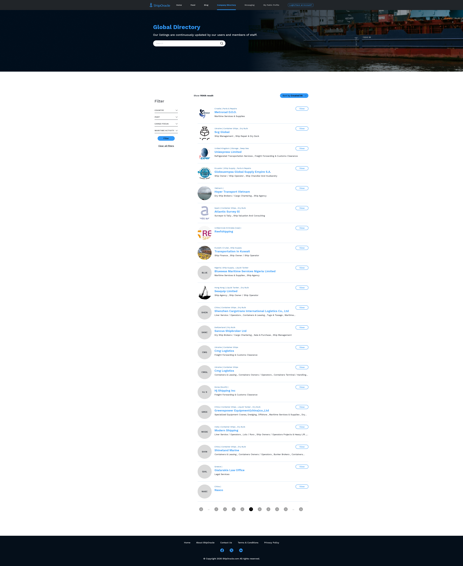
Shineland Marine (226, 450)
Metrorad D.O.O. (225, 112)
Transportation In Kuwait (232, 251)
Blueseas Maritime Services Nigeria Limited (245, 271)
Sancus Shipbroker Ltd (230, 331)
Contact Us (226, 542)
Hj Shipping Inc (224, 390)
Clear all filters (166, 146)
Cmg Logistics (224, 350)
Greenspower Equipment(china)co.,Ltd (241, 410)
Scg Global (222, 132)
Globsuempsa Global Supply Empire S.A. (242, 171)
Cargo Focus (162, 124)
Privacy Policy (271, 542)
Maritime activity (164, 130)
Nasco (218, 490)
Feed (193, 5)
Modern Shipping (226, 430)
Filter (166, 138)
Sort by (293, 95)
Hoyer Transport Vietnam (232, 191)
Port (157, 117)
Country (159, 110)
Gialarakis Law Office (229, 470)
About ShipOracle (205, 542)
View (302, 108)
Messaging (250, 5)
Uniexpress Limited (228, 152)
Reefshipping (223, 231)
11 (285, 509)
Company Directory (226, 5)
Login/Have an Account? (300, 5)
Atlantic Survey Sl (227, 211)
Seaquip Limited (225, 291)
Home (179, 5)
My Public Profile (271, 5)
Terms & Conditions (248, 542)
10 (277, 509)
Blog (206, 5)
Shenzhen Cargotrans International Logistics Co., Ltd (251, 311)
